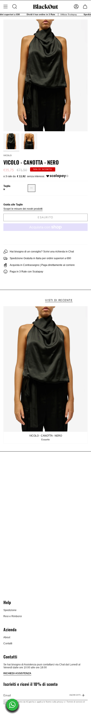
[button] (14, 6)
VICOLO (7, 155)
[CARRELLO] (85, 6)
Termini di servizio (75, 702)
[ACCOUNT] (76, 6)
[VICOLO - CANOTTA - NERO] (45, 369)
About (6, 637)
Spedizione (10, 610)
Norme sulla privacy (54, 702)
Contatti (7, 643)
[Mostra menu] (5, 6)
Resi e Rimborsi (12, 616)
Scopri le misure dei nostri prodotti (23, 208)
